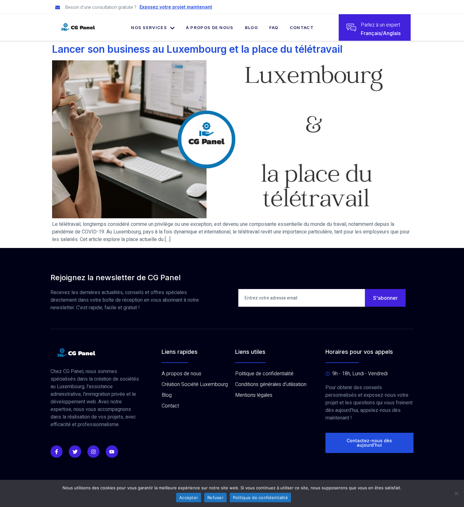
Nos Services (149, 27)
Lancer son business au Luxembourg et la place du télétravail (197, 49)
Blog (251, 27)
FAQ (273, 27)
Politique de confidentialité (260, 497)
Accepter (188, 497)
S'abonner (385, 298)
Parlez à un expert (380, 25)
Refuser (215, 497)
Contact (302, 27)
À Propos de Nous (210, 27)
